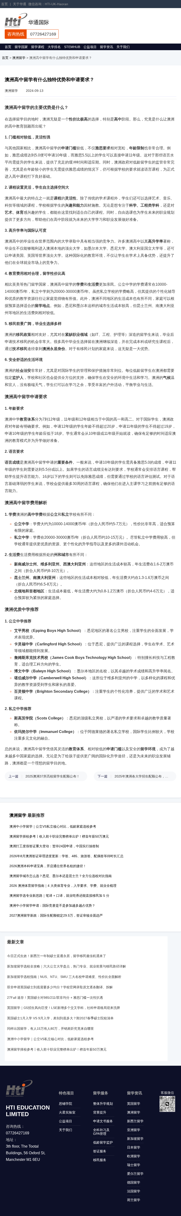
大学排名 (54, 47)
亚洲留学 (133, 1130)
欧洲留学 (133, 1156)
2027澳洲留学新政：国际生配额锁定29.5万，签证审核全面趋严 (56, 915)
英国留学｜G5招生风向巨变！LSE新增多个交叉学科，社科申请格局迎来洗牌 (63, 1008)
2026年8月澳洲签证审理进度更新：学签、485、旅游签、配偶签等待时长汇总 (66, 856)
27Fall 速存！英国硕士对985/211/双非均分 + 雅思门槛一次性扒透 (55, 997)
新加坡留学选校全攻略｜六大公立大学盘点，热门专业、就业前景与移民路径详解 (66, 966)
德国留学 (133, 1182)
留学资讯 (106, 47)
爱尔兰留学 (135, 1174)
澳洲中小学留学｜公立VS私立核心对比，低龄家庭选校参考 (52, 826)
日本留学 (133, 1147)
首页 (4, 4)
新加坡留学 (135, 1139)
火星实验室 (67, 1112)
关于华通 (19, 4)
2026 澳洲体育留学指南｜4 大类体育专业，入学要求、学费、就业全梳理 (62, 886)
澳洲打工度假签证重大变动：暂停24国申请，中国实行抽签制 (54, 846)
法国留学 (133, 1191)
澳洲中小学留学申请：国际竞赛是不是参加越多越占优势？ (52, 905)
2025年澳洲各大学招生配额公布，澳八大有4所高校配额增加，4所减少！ (143, 776)
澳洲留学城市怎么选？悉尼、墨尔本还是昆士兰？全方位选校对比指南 (60, 876)
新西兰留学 (135, 1121)
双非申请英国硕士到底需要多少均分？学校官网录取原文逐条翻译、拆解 (60, 987)
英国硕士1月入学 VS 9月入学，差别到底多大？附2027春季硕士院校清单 (60, 1018)
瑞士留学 (133, 1165)
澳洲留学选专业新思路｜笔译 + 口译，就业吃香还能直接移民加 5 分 (59, 895)
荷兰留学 (133, 1200)
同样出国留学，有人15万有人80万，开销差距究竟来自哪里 (50, 1028)
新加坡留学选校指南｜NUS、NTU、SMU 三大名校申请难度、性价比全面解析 (64, 977)
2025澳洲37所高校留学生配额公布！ (52, 776)
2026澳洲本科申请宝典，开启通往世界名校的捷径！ (47, 866)
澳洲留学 (18, 58)
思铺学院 (65, 1103)
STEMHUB (72, 47)
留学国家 (21, 47)
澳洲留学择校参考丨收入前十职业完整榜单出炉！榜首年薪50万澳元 (59, 836)
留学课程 (37, 47)
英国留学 (133, 1103)
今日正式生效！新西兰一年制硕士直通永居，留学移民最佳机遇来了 (56, 956)
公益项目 (90, 47)
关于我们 (123, 47)
